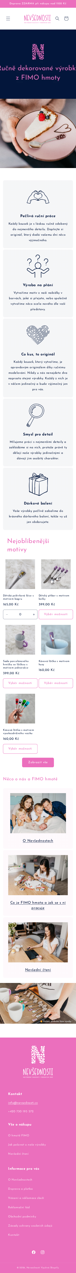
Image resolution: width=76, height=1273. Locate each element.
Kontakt (13, 1235)
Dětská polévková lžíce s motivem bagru (18, 597)
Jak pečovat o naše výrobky (27, 1144)
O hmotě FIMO (18, 1135)
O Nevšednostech (38, 841)
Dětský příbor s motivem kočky (54, 597)
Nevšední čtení (38, 970)
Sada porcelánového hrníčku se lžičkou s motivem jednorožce (16, 664)
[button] (8, 18)
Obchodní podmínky (22, 1216)
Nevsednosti (33, 1268)
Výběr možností (56, 614)
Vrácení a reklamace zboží (26, 1198)
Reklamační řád (19, 1207)
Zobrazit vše (38, 762)
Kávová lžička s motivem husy (54, 663)
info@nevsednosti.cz (23, 1103)
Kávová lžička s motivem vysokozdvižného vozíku (18, 732)
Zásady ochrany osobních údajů (30, 1225)
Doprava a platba (20, 1189)
